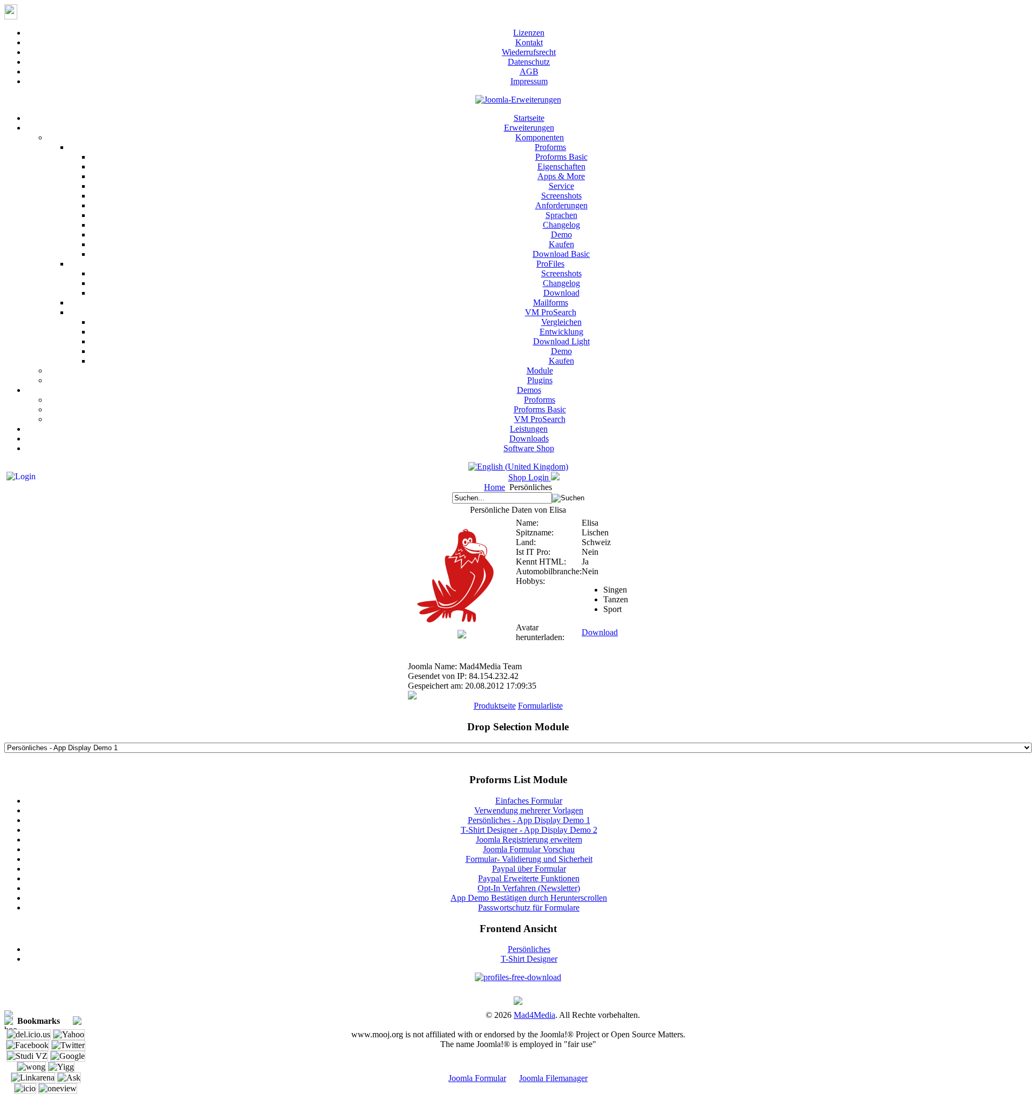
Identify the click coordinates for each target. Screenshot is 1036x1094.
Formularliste (540, 705)
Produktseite (495, 705)
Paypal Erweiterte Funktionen (529, 878)
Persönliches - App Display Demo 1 (529, 820)
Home (494, 487)
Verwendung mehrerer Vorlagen (528, 810)
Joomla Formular (477, 1078)
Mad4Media (534, 1015)
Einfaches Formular (528, 800)
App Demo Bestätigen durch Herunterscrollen (529, 897)
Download (600, 632)
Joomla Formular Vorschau (529, 849)
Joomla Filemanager (553, 1078)
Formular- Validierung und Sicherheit (529, 859)
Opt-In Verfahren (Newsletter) (529, 888)
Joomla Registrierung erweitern (529, 839)
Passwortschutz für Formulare (529, 907)
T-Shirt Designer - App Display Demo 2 (529, 829)
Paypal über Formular (529, 868)
